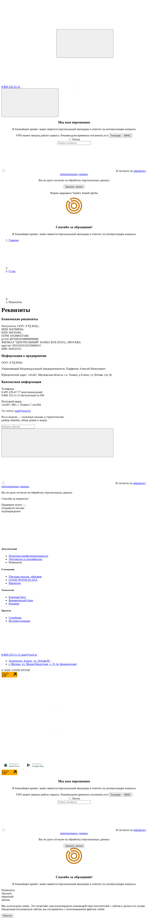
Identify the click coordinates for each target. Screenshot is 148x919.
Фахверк (14, 603)
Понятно (7, 915)
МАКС (127, 135)
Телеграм (115, 135)
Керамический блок (21, 600)
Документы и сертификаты (25, 559)
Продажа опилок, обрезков (25, 576)
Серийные (15, 617)
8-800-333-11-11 (11, 654)
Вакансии (15, 583)
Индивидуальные (19, 620)
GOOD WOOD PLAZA (23, 579)
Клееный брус (17, 597)
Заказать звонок (74, 186)
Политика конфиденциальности (28, 555)
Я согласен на (124, 170)
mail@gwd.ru (23, 410)
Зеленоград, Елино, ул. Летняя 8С (29, 660)
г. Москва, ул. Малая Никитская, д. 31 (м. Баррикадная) (43, 664)
